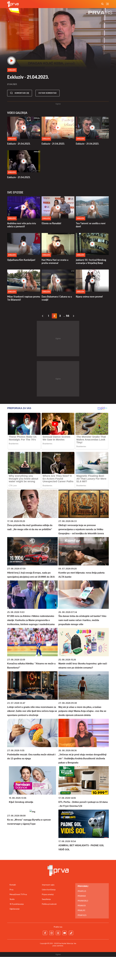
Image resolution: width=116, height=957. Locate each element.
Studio (12, 899)
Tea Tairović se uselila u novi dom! (90, 225)
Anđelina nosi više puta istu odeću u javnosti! (21, 225)
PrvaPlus (82, 891)
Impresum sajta (48, 885)
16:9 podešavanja (17, 904)
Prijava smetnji (48, 894)
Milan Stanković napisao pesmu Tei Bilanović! (23, 298)
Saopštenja (46, 899)
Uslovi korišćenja (48, 890)
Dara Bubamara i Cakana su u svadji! (57, 298)
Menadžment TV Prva (18, 894)
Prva (11, 890)
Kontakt (13, 885)
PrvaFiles (82, 915)
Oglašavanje (15, 909)
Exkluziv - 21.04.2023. (18, 143)
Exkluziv (12, 138)
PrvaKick (82, 906)
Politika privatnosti (49, 904)
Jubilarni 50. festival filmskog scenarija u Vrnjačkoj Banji (91, 261)
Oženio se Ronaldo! (51, 223)
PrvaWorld (83, 901)
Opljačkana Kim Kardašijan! (21, 260)
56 (67, 316)
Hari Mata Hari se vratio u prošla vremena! (55, 261)
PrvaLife (81, 911)
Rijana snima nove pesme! (89, 296)
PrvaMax (82, 896)
